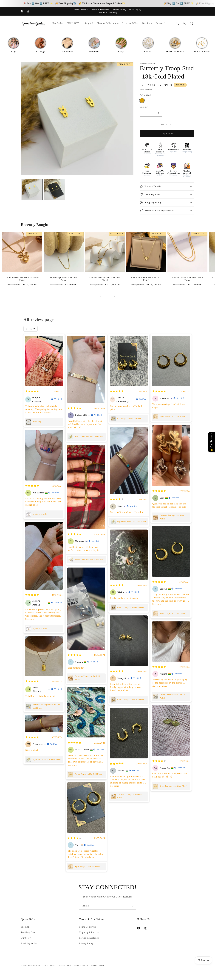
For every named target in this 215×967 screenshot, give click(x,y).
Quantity (144, 106)
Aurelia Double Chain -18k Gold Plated (187, 278)
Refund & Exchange (89, 938)
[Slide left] (100, 296)
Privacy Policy (86, 943)
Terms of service (81, 965)
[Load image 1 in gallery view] (32, 189)
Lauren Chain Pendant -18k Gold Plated (104, 278)
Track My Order (29, 943)
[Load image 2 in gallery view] (54, 189)
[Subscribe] (132, 905)
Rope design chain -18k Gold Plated (63, 278)
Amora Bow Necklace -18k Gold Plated (146, 278)
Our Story (26, 938)
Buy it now (167, 133)
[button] (107, 23)
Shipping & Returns (89, 932)
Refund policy (49, 965)
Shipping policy (98, 965)
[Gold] (142, 100)
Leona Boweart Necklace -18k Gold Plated (22, 278)
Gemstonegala (34, 965)
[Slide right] (114, 296)
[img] (32, 391)
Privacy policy (65, 965)
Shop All (25, 927)
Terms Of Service (87, 927)
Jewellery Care (28, 932)
